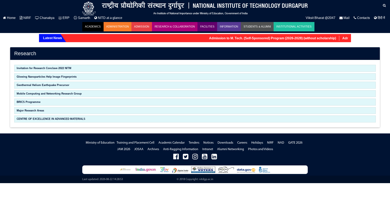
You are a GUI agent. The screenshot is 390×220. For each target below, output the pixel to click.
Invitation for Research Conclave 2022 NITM (44, 68)
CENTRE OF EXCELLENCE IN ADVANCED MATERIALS (51, 118)
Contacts (363, 18)
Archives (153, 149)
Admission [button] (141, 26)
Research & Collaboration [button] (175, 26)
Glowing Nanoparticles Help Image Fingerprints (47, 76)
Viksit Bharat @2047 (320, 18)
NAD (281, 142)
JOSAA (138, 149)
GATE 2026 (295, 142)
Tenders (194, 142)
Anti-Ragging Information (180, 149)
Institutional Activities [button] (294, 26)
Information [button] (229, 26)
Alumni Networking (230, 149)
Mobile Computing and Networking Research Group (49, 93)
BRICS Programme (28, 101)
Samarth (83, 18)
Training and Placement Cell (135, 142)
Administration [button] (117, 26)
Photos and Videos (260, 149)
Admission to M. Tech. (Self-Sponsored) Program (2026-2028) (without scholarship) (268, 38)
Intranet (207, 149)
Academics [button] (93, 26)
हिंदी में (381, 18)
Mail (346, 18)
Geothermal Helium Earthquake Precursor (43, 85)
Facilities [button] (207, 26)
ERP (65, 18)
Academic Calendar (171, 142)
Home (11, 18)
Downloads (225, 142)
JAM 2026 (123, 149)
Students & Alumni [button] (257, 26)
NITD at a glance (109, 18)
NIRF (27, 18)
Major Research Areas (30, 110)
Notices (208, 142)
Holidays (257, 142)
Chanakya (46, 18)
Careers (242, 142)
